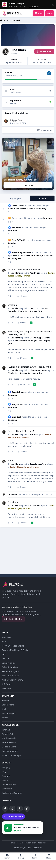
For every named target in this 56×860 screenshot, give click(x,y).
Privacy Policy (30, 843)
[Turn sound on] (49, 142)
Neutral (13, 103)
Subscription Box (10, 667)
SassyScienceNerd (38, 464)
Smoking (47, 218)
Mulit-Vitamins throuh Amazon (24, 269)
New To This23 (18, 240)
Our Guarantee (9, 784)
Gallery (5, 709)
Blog (4, 641)
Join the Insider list (13, 619)
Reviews (6, 658)
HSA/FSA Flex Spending (13, 645)
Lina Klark (15, 273)
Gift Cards (6, 684)
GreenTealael (18, 205)
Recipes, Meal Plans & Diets (15, 650)
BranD (32, 434)
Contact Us (7, 780)
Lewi (32, 308)
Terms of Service (16, 843)
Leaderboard (8, 704)
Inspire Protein (9, 738)
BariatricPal (7, 734)
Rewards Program (10, 671)
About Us (6, 637)
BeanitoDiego (18, 392)
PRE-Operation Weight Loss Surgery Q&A (28, 309)
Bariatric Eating (9, 746)
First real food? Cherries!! (21, 431)
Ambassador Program (12, 679)
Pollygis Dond (16, 120)
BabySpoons (18, 404)
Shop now (28, 185)
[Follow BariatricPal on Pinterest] (20, 809)
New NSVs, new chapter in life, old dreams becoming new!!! (30, 333)
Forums (5, 700)
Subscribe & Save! (10, 675)
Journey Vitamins (10, 751)
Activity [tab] (42, 198)
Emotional (12, 230)
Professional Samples (12, 792)
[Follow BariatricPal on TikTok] (27, 809)
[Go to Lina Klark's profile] (4, 270)
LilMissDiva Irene (38, 370)
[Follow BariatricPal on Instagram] (12, 809)
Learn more (5, 4)
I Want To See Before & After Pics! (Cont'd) (29, 366)
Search (5, 717)
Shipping (6, 767)
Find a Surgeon (9, 713)
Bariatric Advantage (11, 755)
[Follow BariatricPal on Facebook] (5, 809)
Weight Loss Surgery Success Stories (25, 373)
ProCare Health (9, 742)
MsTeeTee (16, 227)
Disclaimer (42, 843)
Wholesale (7, 788)
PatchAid (6, 729)
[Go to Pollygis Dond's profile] (6, 121)
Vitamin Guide (8, 662)
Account (6, 776)
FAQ (4, 654)
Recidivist (34, 273)
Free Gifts (6, 688)
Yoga (10, 460)
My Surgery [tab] (15, 198)
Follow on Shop (15, 816)
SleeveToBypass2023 (21, 252)
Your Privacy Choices (22, 848)
